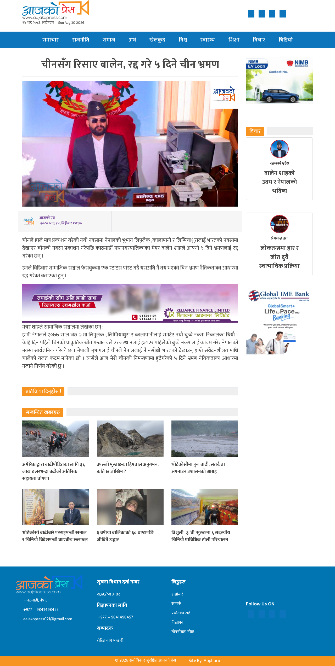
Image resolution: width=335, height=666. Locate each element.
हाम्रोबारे (177, 594)
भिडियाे (286, 39)
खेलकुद (157, 39)
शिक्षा (233, 39)
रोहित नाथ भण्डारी (110, 640)
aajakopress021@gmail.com (47, 619)
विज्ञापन (177, 622)
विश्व (183, 39)
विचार (259, 39)
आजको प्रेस (279, 163)
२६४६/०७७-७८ (108, 594)
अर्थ (132, 39)
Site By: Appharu (204, 661)
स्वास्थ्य (207, 39)
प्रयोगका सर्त (180, 613)
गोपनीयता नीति (182, 631)
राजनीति (80, 39)
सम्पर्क (176, 603)
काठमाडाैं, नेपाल (35, 600)
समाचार (50, 39)
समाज (109, 39)
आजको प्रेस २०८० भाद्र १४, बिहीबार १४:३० (61, 220)
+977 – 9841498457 (40, 609)
